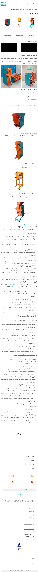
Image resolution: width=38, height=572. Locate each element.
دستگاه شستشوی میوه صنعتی (30, 517)
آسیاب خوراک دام (32, 512)
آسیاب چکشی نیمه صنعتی (32, 197)
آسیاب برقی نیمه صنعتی (28, 224)
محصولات (27, 2)
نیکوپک (36, 9)
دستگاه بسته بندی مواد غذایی (9, 293)
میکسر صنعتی (10, 61)
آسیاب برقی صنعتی (23, 9)
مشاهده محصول (31, 35)
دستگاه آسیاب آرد (7, 312)
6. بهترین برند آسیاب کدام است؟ (28, 460)
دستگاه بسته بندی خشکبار (31, 521)
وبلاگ (15, 2)
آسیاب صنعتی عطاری (31, 515)
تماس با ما (12, 2)
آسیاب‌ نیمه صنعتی (34, 196)
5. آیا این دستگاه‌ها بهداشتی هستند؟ (28, 456)
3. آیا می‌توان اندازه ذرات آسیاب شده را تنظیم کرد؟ (26, 446)
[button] (19, 439)
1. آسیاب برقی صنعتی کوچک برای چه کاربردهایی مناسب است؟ (24, 438)
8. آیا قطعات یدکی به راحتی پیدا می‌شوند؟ (27, 468)
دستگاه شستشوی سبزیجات (30, 518)
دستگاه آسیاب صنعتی (30, 9)
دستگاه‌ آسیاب (12, 284)
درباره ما (28, 4)
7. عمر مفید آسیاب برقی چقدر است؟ (28, 464)
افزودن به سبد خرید (19, 35)
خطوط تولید (22, 2)
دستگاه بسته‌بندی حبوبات (31, 520)
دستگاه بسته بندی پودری (31, 522)
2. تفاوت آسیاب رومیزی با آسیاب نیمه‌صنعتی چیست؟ (26, 442)
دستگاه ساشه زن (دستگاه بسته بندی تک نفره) (28, 524)
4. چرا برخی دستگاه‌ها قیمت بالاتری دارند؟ (27, 450)
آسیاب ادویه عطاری (31, 514)
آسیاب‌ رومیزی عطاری (33, 105)
